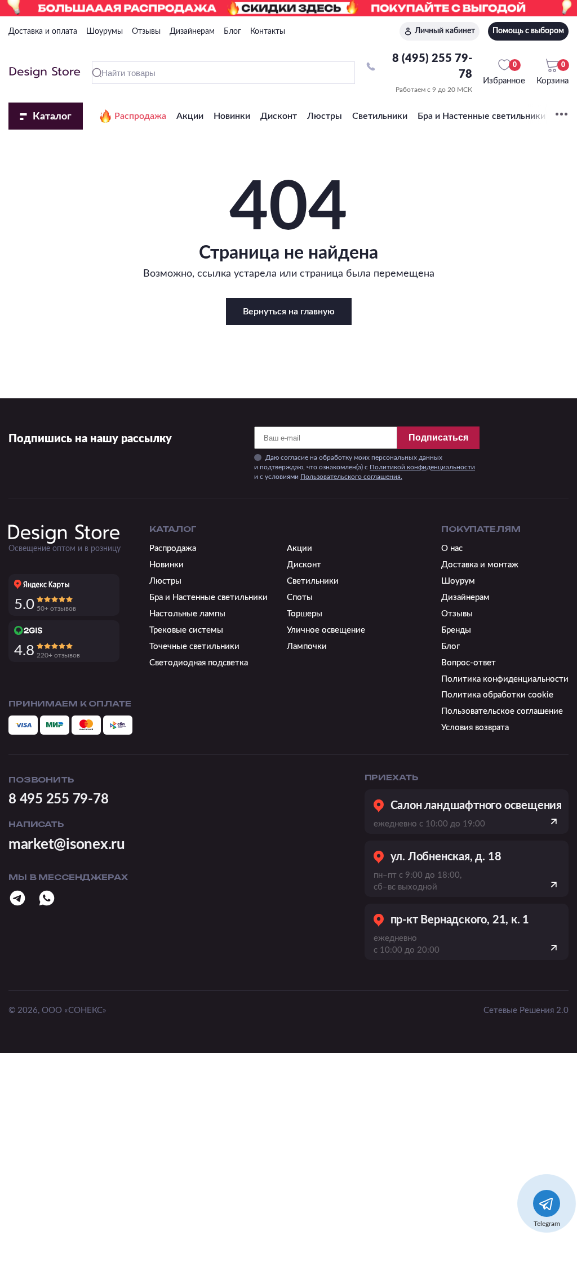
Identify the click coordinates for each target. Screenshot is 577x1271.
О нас (452, 548)
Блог (232, 31)
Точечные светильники (194, 646)
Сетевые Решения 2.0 (526, 1010)
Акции (189, 116)
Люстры (324, 116)
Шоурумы (104, 31)
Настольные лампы (187, 614)
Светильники (379, 116)
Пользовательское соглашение (502, 711)
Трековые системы (186, 630)
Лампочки (307, 646)
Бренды (456, 630)
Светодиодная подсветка (198, 663)
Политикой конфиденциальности (422, 467)
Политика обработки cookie (497, 695)
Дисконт (278, 116)
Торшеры (304, 614)
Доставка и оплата (42, 31)
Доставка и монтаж (479, 565)
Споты (300, 597)
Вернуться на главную (289, 311)
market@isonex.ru (66, 844)
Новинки (232, 116)
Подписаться (438, 437)
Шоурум (458, 581)
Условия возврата (475, 727)
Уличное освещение (326, 630)
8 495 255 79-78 (58, 799)
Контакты (267, 31)
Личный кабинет (445, 31)
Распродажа (140, 116)
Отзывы (146, 31)
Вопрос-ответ (468, 663)
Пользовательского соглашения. (351, 476)
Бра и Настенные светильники (481, 116)
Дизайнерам (192, 31)
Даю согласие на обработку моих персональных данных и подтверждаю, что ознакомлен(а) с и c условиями (364, 467)
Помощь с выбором (528, 31)
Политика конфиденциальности (505, 679)
